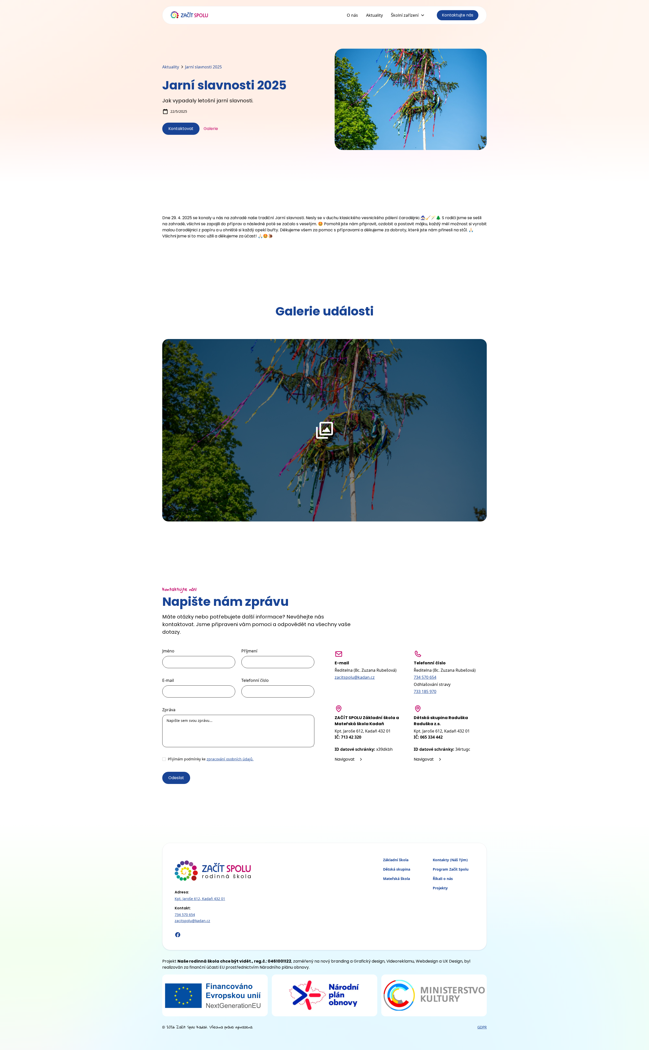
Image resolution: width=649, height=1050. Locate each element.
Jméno (168, 651)
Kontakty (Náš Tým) (450, 859)
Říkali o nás (443, 878)
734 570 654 (425, 677)
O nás (352, 15)
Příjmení (249, 651)
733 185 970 (425, 691)
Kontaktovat (180, 129)
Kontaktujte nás (457, 15)
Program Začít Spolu (450, 869)
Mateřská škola (396, 878)
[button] (408, 15)
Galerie (211, 129)
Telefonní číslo (255, 680)
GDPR (482, 1027)
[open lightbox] (324, 430)
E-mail (168, 680)
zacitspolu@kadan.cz (355, 677)
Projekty (440, 888)
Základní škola (395, 859)
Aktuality (374, 15)
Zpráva (168, 710)
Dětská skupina (396, 869)
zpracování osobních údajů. (230, 759)
